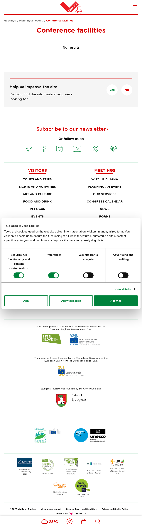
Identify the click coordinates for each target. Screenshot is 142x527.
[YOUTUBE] (77, 149)
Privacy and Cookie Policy (115, 509)
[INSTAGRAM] (59, 149)
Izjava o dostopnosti (50, 509)
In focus (37, 208)
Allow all (115, 300)
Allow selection (71, 300)
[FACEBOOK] (44, 149)
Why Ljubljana (104, 179)
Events (37, 216)
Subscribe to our (71, 129)
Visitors (37, 170)
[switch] (53, 275)
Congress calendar (105, 201)
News (104, 208)
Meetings (10, 20)
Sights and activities (37, 186)
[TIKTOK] (28, 149)
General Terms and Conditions (81, 509)
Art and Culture (37, 194)
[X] (95, 149)
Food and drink (37, 201)
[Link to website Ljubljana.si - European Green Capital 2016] (47, 435)
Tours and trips (37, 179)
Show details (122, 288)
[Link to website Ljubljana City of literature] (90, 435)
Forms (104, 216)
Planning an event (31, 20)
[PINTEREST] (113, 149)
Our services (104, 194)
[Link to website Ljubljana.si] (71, 400)
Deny (26, 300)
